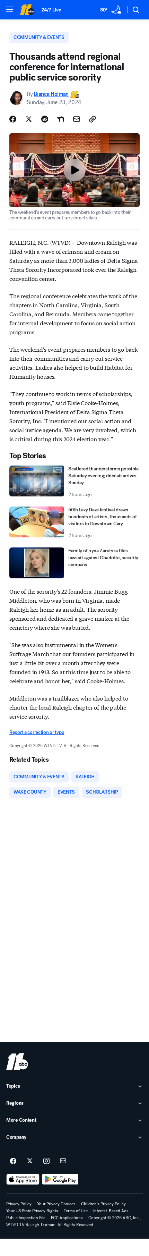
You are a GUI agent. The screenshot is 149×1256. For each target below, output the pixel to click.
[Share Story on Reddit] (45, 119)
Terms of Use (76, 1211)
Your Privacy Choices (56, 1204)
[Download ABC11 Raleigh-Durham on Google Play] (60, 1179)
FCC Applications (67, 1218)
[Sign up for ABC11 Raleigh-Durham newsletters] (63, 1161)
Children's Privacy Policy (103, 1204)
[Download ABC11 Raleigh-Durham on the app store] (23, 1179)
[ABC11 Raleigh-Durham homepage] (27, 9)
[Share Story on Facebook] (13, 119)
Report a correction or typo (36, 732)
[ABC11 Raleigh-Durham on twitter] (30, 1161)
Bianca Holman (51, 94)
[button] (9, 9)
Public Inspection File (25, 1218)
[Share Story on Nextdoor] (61, 119)
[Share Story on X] (29, 119)
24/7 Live (51, 10)
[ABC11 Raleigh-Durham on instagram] (46, 1161)
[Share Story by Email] (76, 119)
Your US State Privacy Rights (32, 1211)
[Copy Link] (92, 119)
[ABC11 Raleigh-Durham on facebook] (13, 1161)
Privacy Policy (19, 1204)
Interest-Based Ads (111, 1211)
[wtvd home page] (17, 1061)
